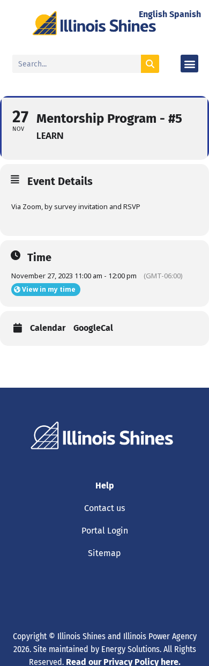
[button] (189, 63)
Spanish (185, 14)
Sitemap (104, 553)
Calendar (47, 328)
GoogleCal (93, 328)
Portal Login (104, 531)
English (153, 14)
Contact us (104, 508)
